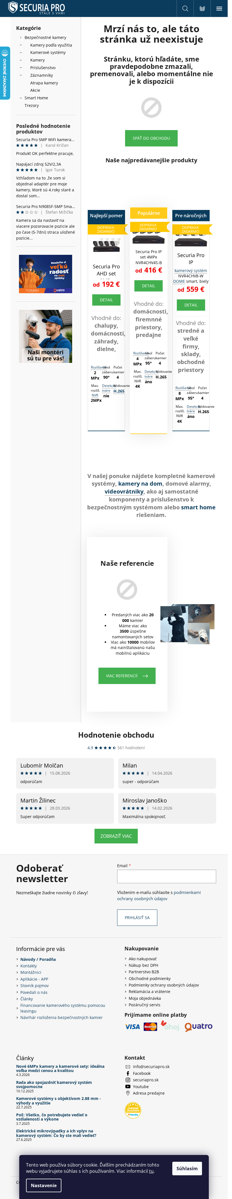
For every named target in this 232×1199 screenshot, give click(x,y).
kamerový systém (191, 270)
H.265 (118, 391)
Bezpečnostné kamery (45, 37)
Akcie (35, 90)
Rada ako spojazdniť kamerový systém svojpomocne (54, 1084)
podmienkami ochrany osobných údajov (159, 895)
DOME (179, 281)
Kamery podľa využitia (51, 45)
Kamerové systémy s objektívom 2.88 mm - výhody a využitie (58, 1100)
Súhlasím (187, 1168)
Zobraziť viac (116, 836)
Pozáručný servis (144, 1004)
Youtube (141, 1086)
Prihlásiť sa (137, 917)
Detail (106, 300)
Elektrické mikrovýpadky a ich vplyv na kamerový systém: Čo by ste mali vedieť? (56, 1133)
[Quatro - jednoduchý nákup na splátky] (45, 274)
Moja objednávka (145, 998)
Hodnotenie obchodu (116, 735)
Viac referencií (122, 675)
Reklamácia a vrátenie (149, 991)
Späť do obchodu (151, 138)
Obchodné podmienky (150, 978)
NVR (95, 395)
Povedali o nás (34, 992)
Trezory (32, 105)
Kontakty (28, 965)
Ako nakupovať (142, 958)
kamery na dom (140, 483)
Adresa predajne (149, 1093)
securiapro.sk (145, 1079)
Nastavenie (44, 1185)
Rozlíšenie (99, 367)
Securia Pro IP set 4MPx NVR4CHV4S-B (149, 257)
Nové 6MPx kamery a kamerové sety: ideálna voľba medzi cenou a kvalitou (60, 1068)
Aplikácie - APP (34, 979)
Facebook (142, 1073)
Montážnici (30, 972)
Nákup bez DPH (143, 965)
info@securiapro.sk (151, 1066)
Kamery (37, 60)
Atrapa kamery (44, 83)
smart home (198, 507)
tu (151, 1171)
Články (26, 998)
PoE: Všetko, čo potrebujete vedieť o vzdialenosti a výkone (51, 1117)
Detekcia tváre (109, 388)
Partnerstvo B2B (144, 971)
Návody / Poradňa (38, 959)
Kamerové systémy (48, 52)
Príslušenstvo (42, 67)
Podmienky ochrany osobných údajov (164, 985)
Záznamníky (41, 75)
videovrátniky (124, 491)
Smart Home (36, 97)
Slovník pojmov (34, 985)
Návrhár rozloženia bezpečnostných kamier (61, 1017)
